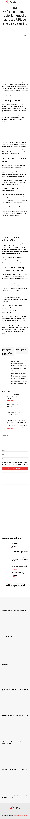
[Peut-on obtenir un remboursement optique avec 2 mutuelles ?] (6, 545)
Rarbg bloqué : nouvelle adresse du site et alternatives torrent (15, 690)
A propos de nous (15, 816)
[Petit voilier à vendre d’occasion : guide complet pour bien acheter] (6, 552)
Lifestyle (13, 547)
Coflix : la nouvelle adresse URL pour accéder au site (21, 351)
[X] (11, 479)
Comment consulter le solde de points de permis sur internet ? (14, 796)
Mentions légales (18, 815)
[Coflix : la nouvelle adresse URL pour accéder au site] (15, 730)
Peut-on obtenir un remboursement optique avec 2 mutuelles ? (19, 544)
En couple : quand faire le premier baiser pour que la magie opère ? (19, 559)
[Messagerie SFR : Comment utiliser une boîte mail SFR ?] (15, 651)
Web (15, 7)
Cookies (25, 815)
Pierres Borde (9, 31)
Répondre (10, 400)
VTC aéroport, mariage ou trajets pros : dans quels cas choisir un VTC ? (19, 566)
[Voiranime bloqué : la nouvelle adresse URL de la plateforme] (15, 704)
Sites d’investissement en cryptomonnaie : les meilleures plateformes (19, 574)
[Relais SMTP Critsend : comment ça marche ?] (15, 625)
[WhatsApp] (18, 479)
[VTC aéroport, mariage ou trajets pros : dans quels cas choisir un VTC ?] (6, 567)
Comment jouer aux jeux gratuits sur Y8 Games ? (14, 611)
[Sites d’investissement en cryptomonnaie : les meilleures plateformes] (6, 574)
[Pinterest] (14, 479)
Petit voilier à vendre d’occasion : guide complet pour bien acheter (19, 552)
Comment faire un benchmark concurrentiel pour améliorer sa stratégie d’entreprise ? (8, 352)
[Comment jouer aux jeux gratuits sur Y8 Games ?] (15, 599)
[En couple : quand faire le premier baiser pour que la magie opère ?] (6, 560)
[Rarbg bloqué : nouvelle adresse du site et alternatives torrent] (15, 677)
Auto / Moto (14, 569)
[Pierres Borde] (7, 373)
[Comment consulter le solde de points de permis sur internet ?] (15, 784)
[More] (22, 479)
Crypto (12, 576)
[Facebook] (7, 479)
